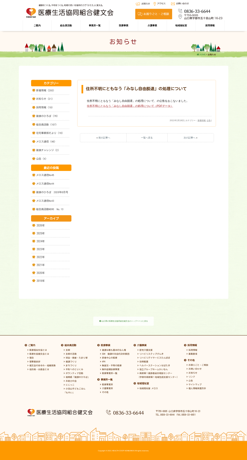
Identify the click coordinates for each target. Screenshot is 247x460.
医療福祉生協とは (37, 350)
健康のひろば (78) (47, 116)
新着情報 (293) (45, 90)
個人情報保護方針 (197, 388)
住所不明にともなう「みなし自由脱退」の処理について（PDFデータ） (130, 105)
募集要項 (192, 354)
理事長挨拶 (34, 362)
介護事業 (152, 25)
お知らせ (192, 373)
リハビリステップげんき (150, 354)
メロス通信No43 (45, 201)
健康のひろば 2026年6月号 (52, 192)
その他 (105, 392)
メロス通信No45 (45, 175)
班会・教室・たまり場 (76, 358)
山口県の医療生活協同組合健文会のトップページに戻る (124, 321)
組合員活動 (66, 25)
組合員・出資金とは (38, 369)
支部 (67, 350)
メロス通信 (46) (45, 141)
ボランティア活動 (74, 373)
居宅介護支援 (145, 350)
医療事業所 (107, 384)
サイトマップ (195, 384)
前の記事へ (104, 137)
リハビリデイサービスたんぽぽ (154, 358)
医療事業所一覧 (109, 373)
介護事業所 (107, 388)
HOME (202, 54)
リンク (191, 377)
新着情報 (202, 120)
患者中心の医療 (109, 358)
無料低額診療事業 (110, 369)
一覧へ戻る (147, 137)
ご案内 (37, 25)
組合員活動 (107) (46, 124)
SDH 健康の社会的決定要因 (115, 354)
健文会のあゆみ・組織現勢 (42, 365)
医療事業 (123, 25)
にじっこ (69, 385)
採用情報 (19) (44, 107)
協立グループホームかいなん (153, 369)
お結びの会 (71, 381)
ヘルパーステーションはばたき (154, 365)
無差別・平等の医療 (111, 365)
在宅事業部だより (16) (49, 133)
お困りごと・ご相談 (198, 365)
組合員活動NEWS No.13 (49, 209)
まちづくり (71, 365)
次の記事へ (189, 137)
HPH (103, 362)
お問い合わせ (195, 369)
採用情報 (210, 25)
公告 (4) (41, 158)
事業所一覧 (95, 25)
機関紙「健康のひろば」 (77, 377)
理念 (31, 358)
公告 (209, 120)
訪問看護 (143, 362)
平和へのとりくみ (74, 369)
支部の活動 (71, 354)
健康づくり (71, 362)
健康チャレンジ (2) (47, 150)
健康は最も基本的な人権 (113, 350)
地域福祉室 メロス (148, 388)
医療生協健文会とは (38, 354)
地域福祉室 (181, 25)
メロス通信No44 (45, 183)
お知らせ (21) (44, 99)
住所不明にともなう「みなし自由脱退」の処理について (136, 89)
